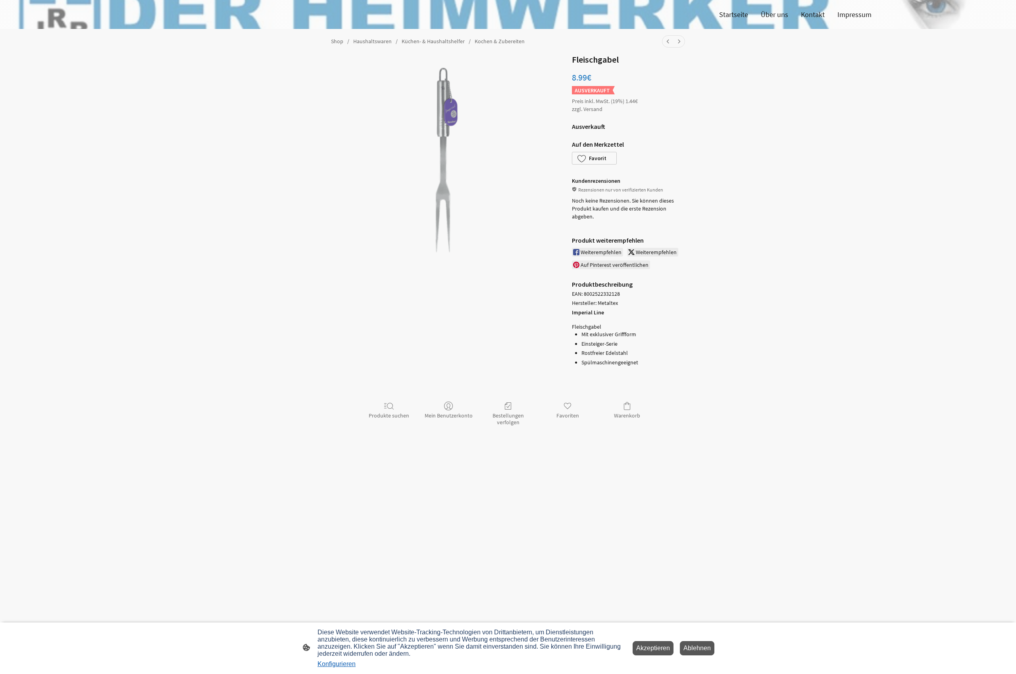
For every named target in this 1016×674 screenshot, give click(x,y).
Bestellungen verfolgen (508, 419)
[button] (594, 158)
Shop (337, 41)
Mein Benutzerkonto (449, 415)
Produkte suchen (389, 415)
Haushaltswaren (372, 41)
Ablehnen (697, 648)
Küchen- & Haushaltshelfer (433, 41)
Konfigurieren (337, 664)
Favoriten (567, 415)
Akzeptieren (653, 648)
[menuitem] (667, 41)
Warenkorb (627, 415)
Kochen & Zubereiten (500, 41)
